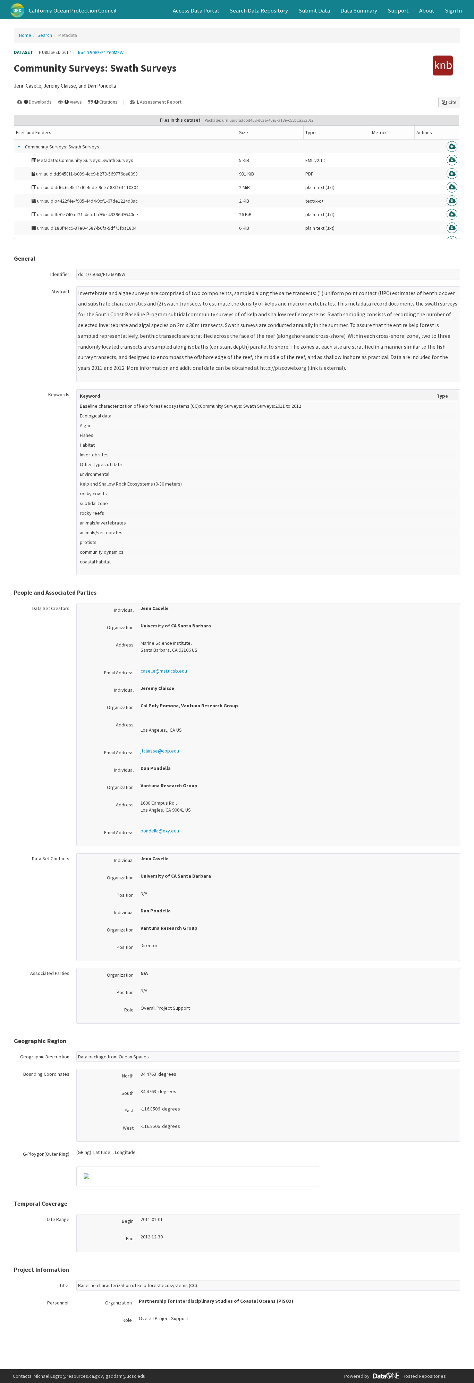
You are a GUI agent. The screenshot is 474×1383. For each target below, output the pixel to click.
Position (125, 895)
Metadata (67, 35)
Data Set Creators (50, 608)
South (127, 1093)
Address (125, 645)
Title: (64, 1285)
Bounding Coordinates (46, 1074)
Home (25, 35)
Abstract (60, 291)
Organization (120, 627)
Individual (124, 610)
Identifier (59, 274)
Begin (128, 1221)
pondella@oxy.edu (160, 831)
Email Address (119, 672)
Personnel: (58, 1303)
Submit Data (314, 10)
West (128, 1128)
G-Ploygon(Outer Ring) (46, 1154)
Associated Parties (49, 973)
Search (44, 35)
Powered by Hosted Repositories (395, 1376)
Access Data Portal (196, 10)
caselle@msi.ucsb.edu (164, 671)
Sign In (453, 10)
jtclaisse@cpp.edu (160, 751)
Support (398, 10)
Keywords (58, 394)
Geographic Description (44, 1056)
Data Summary (358, 10)
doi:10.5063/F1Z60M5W (100, 52)
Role (129, 1010)
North (128, 1076)
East (129, 1110)
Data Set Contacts (50, 858)
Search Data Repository (258, 10)
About (426, 10)
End (130, 1238)
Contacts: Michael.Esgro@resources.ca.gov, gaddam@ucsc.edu (79, 1376)
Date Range (57, 1219)
